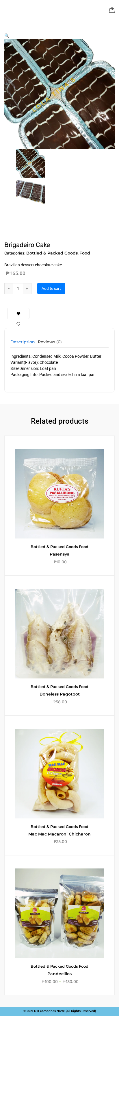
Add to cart (51, 288)
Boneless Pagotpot (60, 694)
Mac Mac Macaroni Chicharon (59, 834)
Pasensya (60, 554)
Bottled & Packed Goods (52, 253)
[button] (6, 35)
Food (84, 253)
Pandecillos (59, 973)
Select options (63, 1014)
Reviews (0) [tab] (50, 342)
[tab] (22, 344)
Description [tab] (22, 342)
